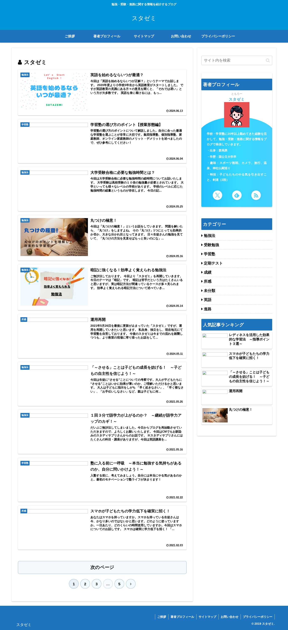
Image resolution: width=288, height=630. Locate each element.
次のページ (102, 567)
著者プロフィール (182, 616)
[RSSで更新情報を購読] (256, 195)
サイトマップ (207, 616)
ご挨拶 (161, 616)
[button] (268, 60)
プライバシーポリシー (257, 616)
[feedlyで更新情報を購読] (237, 195)
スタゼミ (237, 99)
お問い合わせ (229, 616)
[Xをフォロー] (217, 195)
